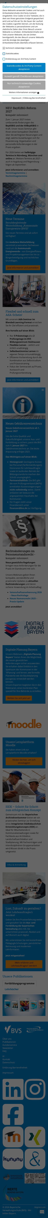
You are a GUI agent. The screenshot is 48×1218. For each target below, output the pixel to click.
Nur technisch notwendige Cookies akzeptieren (24, 85)
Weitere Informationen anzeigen (23, 92)
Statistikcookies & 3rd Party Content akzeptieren (24, 67)
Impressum (16, 98)
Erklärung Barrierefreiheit (34, 98)
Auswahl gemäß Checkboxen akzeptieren (24, 76)
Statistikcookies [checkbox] (12, 53)
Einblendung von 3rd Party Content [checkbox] (21, 59)
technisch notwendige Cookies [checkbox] (19, 48)
